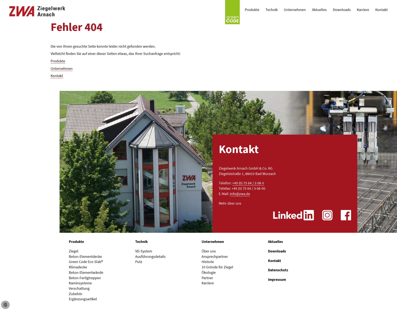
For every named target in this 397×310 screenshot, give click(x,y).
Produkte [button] (252, 9)
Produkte (58, 61)
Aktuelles (319, 9)
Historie (208, 261)
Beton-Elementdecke (85, 256)
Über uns (209, 251)
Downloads (342, 9)
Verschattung (79, 288)
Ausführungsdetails (150, 256)
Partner (207, 277)
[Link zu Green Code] (232, 10)
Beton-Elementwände (86, 272)
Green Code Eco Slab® (86, 261)
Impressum (277, 279)
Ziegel (73, 251)
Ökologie (209, 272)
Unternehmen (62, 68)
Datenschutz (278, 270)
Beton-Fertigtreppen (85, 277)
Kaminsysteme (80, 283)
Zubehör (75, 293)
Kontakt (57, 75)
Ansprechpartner (215, 256)
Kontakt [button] (381, 9)
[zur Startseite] (37, 9)
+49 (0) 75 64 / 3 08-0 (248, 183)
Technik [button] (271, 9)
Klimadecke (78, 267)
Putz (138, 261)
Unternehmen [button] (295, 9)
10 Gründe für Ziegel (217, 267)
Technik (141, 241)
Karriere (363, 9)
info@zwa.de (240, 193)
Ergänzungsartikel (83, 299)
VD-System (143, 251)
